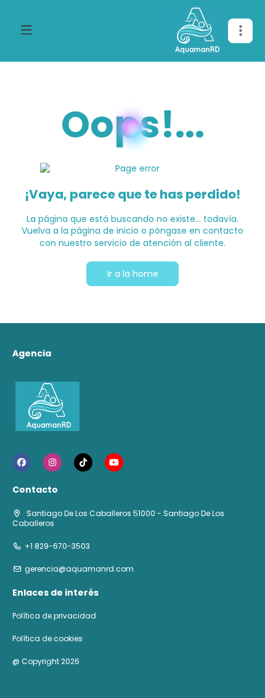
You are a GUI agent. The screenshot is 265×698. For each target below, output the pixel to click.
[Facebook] (21, 462)
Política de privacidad (54, 616)
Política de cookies (47, 639)
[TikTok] (83, 462)
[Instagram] (52, 462)
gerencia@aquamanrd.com (79, 569)
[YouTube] (114, 462)
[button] (240, 30)
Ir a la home (132, 274)
